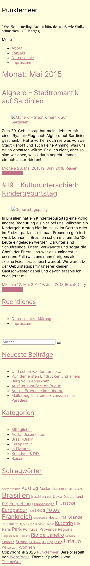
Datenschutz (23, 57)
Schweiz (70, 535)
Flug (31, 510)
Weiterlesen (12, 173)
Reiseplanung (10, 535)
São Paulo (35, 542)
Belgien (78, 489)
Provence (48, 529)
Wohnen (27, 547)
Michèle (9, 168)
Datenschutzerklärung (31, 318)
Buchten (38, 496)
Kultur (50, 524)
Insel (5, 524)
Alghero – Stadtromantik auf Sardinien (40, 97)
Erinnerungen (44, 504)
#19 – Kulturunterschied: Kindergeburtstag (40, 189)
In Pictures (21, 448)
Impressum (21, 62)
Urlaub (72, 541)
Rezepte (25, 535)
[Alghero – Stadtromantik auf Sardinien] (45, 122)
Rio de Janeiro (47, 535)
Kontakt (18, 52)
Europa (65, 503)
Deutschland (73, 496)
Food (40, 510)
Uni (44, 542)
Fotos (53, 510)
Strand (22, 542)
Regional (65, 529)
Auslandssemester (28, 434)
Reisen (71, 168)
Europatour (22, 444)
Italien (13, 524)
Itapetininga (26, 524)
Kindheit (40, 524)
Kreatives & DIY (26, 453)
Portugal (30, 529)
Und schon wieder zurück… (36, 371)
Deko (57, 496)
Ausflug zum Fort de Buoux (36, 385)
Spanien (8, 542)
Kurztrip (64, 523)
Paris (6, 529)
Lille (77, 523)
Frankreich (17, 516)
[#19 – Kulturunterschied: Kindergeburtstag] (30, 209)
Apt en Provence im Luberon (37, 390)
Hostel (53, 517)
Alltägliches (22, 429)
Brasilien (16, 495)
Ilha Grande (71, 517)
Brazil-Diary (75, 284)
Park (17, 529)
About (17, 48)
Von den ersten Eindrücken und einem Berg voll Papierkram (46, 378)
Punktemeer (19, 10)
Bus (49, 496)
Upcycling (55, 542)
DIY (5, 504)
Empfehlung (21, 503)
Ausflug (30, 488)
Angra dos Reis (11, 489)
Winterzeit (10, 547)
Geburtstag (40, 517)
